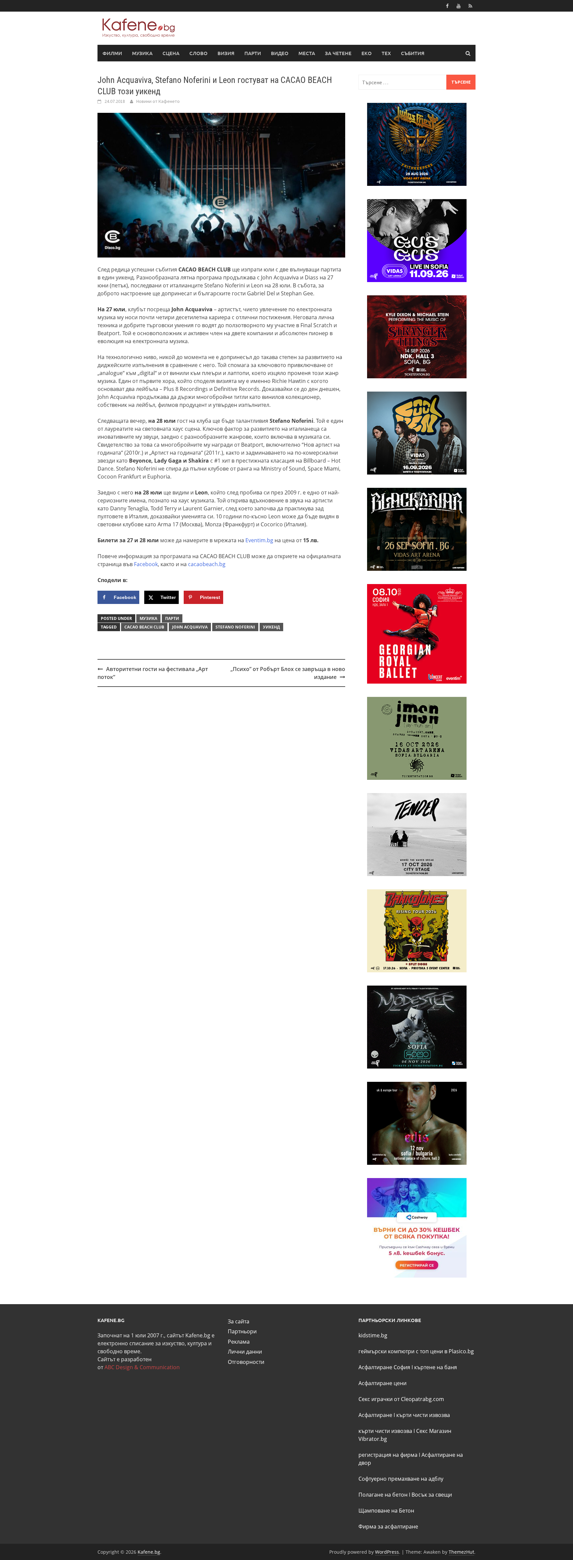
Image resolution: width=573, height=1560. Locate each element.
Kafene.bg (149, 1552)
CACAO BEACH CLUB (144, 627)
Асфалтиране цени (382, 1383)
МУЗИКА (142, 53)
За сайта (238, 1321)
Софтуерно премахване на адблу (400, 1478)
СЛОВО (198, 53)
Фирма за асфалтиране (388, 1526)
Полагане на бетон (383, 1494)
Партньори (242, 1331)
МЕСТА (306, 53)
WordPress (387, 1552)
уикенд (271, 627)
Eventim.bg (259, 540)
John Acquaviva (190, 627)
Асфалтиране (375, 1415)
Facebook (146, 564)
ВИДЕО (279, 53)
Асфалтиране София (384, 1367)
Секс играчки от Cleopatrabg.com (401, 1399)
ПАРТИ (252, 53)
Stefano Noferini (235, 627)
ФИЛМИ (112, 53)
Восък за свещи (432, 1494)
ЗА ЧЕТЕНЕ (338, 53)
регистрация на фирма (387, 1454)
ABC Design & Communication (142, 1367)
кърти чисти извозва (423, 1415)
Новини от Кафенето (158, 101)
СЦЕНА (170, 53)
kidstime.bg (372, 1335)
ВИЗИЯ (226, 53)
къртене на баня (435, 1367)
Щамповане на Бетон (386, 1510)
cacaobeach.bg (206, 564)
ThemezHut (461, 1552)
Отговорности (246, 1362)
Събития (412, 53)
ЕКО (366, 53)
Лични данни (245, 1351)
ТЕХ (386, 53)
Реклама (239, 1341)
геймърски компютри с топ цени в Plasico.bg (416, 1351)
